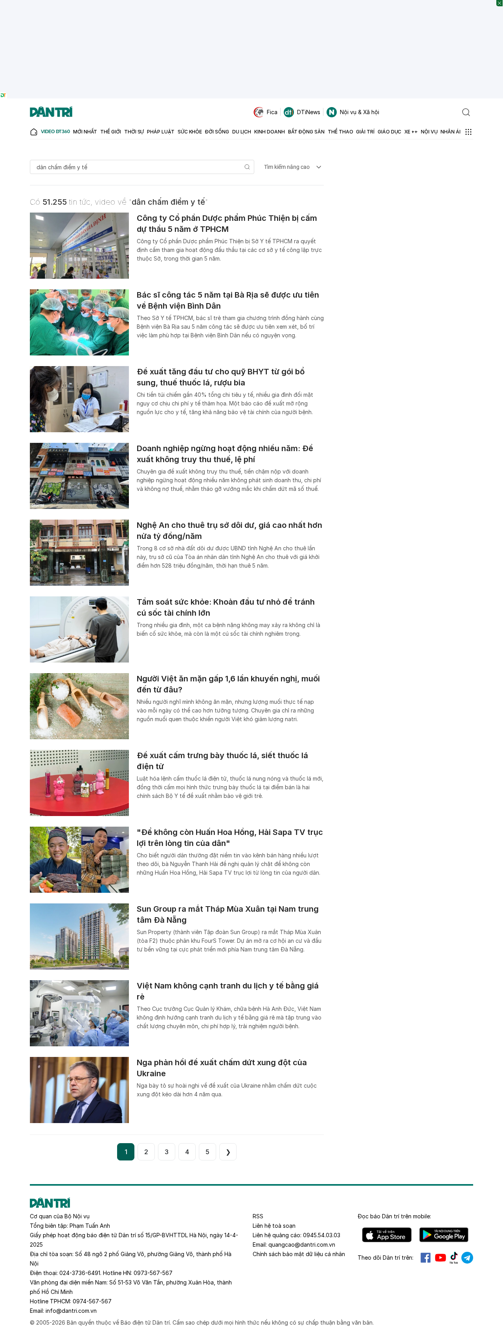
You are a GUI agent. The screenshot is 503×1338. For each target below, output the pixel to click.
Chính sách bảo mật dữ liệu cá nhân (299, 1254)
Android (443, 1234)
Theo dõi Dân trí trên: (385, 1257)
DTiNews (308, 112)
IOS (386, 1234)
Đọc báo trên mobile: (394, 1216)
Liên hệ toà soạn (274, 1225)
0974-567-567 (92, 1301)
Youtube (440, 1258)
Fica (272, 112)
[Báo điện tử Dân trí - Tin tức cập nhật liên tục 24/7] (51, 112)
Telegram (467, 1258)
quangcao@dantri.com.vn (301, 1244)
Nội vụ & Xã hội (359, 112)
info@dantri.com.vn (71, 1310)
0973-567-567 (153, 1273)
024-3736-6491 (79, 1273)
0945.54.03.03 (321, 1235)
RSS (258, 1216)
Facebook (425, 1258)
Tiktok (454, 1258)
